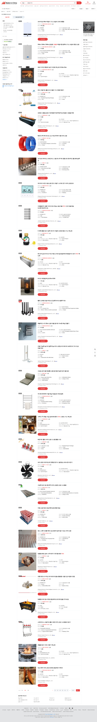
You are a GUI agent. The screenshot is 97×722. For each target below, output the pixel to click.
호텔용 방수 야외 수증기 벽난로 (46, 645)
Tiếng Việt (84, 709)
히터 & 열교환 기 (68, 700)
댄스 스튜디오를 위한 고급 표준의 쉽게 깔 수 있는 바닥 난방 (54, 531)
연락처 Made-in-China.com (53, 708)
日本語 (23, 709)
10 (22, 690)
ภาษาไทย (75, 709)
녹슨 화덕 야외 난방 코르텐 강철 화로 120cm (50, 668)
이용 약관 (52, 717)
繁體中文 (18, 709)
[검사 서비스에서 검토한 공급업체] (9, 39)
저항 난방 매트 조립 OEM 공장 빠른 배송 (49, 508)
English (8, 709)
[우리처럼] (69, 708)
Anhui (5, 77)
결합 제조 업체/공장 (9, 47)
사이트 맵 (61, 708)
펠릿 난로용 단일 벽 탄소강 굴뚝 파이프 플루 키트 (52, 300)
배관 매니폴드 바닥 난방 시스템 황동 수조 (49, 439)
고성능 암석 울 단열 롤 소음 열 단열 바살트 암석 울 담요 (53, 371)
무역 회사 (7, 49)
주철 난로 (85, 64)
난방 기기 (20, 701)
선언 (31, 708)
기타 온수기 (51, 698)
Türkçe (79, 709)
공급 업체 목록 (19, 17)
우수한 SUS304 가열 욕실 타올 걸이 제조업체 (50, 394)
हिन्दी (71, 709)
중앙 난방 (85, 70)
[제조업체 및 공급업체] (9, 2)
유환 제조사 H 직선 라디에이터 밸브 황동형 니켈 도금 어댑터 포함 (56, 576)
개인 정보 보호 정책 (43, 708)
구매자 (72, 8)
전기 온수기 (36, 700)
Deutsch (36, 709)
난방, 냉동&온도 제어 (22, 700)
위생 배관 (61, 5)
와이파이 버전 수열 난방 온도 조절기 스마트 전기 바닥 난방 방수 (56, 183)
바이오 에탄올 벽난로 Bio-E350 (46, 278)
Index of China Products (57, 711)
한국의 (57, 709)
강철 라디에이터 (52, 5)
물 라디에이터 (67, 5)
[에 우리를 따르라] (72, 708)
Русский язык (52, 709)
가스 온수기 (36, 698)
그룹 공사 (6, 50)
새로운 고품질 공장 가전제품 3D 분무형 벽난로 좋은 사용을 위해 (56, 113)
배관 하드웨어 (37, 701)
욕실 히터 (20, 698)
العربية (61, 709)
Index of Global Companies (68, 711)
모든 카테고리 (6, 8)
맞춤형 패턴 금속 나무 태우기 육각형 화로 (51, 553)
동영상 (20, 21)
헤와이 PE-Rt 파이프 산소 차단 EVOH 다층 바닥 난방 (52, 135)
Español (32, 709)
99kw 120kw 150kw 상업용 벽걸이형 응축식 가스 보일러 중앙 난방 (58, 44)
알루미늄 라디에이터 (29, 5)
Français (27, 709)
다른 (5, 52)
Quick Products (36, 711)
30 (25, 690)
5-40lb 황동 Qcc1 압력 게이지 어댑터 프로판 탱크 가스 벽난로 (55, 231)
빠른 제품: (22, 5)
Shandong (6, 74)
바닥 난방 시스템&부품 (8, 27)
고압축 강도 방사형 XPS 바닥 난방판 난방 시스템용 (52, 485)
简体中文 (13, 709)
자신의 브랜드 (7, 63)
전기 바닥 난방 (86, 73)
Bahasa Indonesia (91, 709)
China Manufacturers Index (45, 711)
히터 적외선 (85, 66)
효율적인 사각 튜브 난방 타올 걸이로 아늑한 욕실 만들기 (53, 323)
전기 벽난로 (73, 5)
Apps (87, 8)
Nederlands (66, 709)
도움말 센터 (26, 708)
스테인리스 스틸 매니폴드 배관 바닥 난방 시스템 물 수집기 (54, 622)
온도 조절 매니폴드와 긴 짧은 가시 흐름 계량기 (51, 90)
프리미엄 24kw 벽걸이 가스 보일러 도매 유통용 (51, 21)
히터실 (57, 5)
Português (42, 709)
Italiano (46, 709)
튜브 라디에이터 (86, 59)
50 (28, 690)
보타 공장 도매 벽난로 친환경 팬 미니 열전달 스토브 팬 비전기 (55, 462)
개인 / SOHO (6, 54)
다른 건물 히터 (7, 25)
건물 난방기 (36, 5)
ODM (6, 61)
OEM (5, 59)
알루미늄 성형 (86, 62)
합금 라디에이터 (86, 68)
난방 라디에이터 (8, 23)
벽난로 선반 (51, 700)
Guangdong (7, 72)
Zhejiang (6, 70)
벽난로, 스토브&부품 (7, 31)
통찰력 (66, 708)
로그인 (94, 3)
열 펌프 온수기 (68, 698)
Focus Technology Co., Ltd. (50, 714)
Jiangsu (6, 75)
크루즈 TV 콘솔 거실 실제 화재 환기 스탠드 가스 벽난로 (55, 416)
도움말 (80, 8)
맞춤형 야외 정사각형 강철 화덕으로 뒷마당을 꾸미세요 (53, 599)
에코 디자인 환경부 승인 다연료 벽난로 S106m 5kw (52, 67)
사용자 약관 (35, 708)
